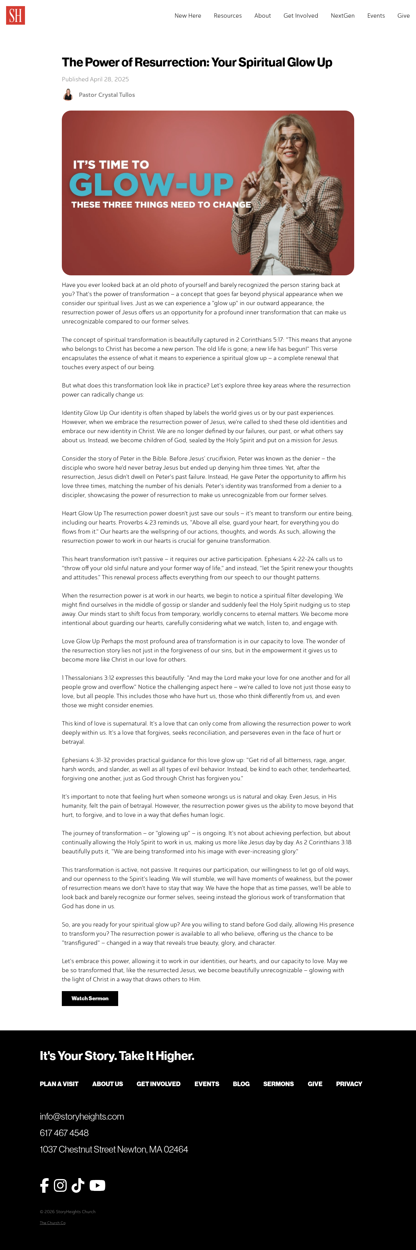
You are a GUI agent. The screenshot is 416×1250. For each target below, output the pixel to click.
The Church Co (52, 1222)
